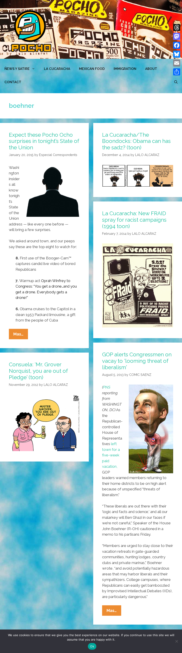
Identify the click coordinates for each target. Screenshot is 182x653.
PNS (106, 387)
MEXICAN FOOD (92, 69)
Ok (92, 646)
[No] (176, 641)
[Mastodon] (176, 36)
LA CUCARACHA (57, 69)
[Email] (176, 63)
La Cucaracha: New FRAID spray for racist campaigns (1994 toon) (134, 219)
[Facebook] (176, 45)
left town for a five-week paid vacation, (111, 455)
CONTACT (12, 82)
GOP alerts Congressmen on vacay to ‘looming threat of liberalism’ (137, 361)
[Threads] (176, 27)
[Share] (176, 71)
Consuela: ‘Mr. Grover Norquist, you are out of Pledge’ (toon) (38, 371)
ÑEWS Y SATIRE (17, 69)
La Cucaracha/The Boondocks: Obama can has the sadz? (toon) (136, 141)
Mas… (20, 335)
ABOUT (151, 69)
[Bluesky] (176, 54)
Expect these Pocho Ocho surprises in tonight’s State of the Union (44, 141)
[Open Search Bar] (176, 82)
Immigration (125, 69)
